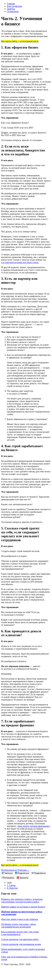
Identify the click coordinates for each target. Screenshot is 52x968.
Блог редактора (14, 6)
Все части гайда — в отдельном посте (20, 41)
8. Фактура (12, 888)
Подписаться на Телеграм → (15, 870)
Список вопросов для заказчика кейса (20, 939)
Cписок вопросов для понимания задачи (21, 944)
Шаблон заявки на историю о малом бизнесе (23, 907)
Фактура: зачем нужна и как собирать (19, 919)
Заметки (11, 9)
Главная (11, 3)
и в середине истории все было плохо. (20, 262)
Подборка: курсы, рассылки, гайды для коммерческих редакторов (18, 925)
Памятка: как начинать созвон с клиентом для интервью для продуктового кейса (21, 900)
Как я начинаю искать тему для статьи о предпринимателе (20, 933)
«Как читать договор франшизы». (33, 826)
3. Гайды (11, 885)
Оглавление (13, 11)
